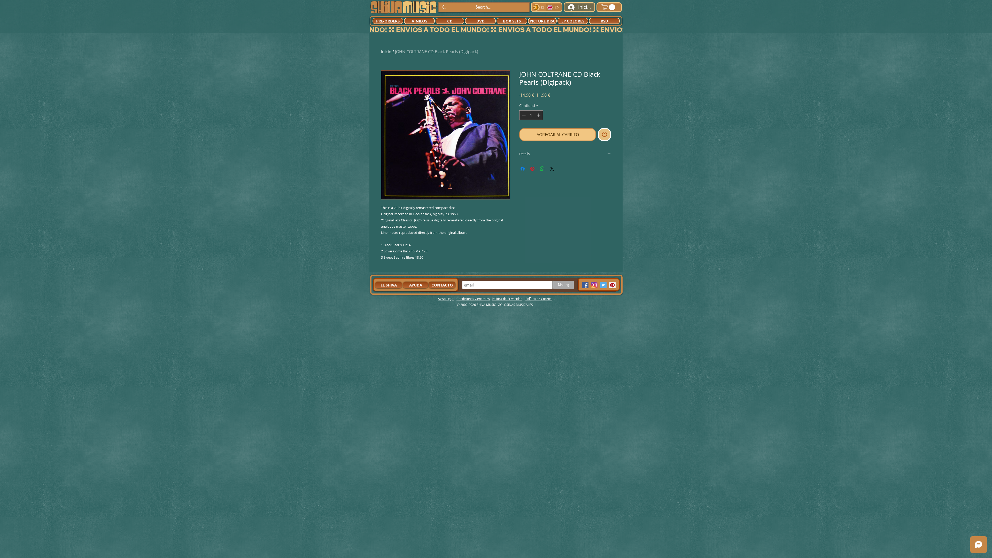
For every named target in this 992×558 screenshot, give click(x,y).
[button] (609, 7)
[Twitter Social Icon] (603, 285)
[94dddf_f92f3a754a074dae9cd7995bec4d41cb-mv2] (594, 285)
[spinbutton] (531, 115)
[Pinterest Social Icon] (612, 285)
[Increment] (539, 115)
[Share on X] (552, 169)
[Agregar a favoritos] (604, 134)
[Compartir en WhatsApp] (542, 169)
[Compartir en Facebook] (523, 169)
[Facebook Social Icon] (585, 285)
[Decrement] (523, 115)
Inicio (386, 52)
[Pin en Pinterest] (532, 169)
